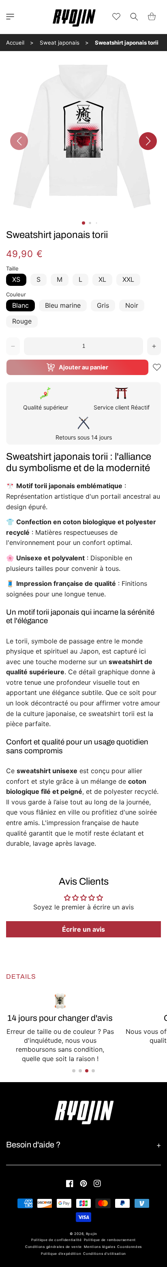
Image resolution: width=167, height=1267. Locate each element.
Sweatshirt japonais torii (126, 42)
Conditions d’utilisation (104, 1254)
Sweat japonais (59, 42)
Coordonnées (129, 1247)
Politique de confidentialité (56, 1240)
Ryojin (91, 1234)
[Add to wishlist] (157, 367)
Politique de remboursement (110, 1240)
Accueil (15, 42)
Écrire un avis (83, 929)
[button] (10, 17)
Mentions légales (99, 1247)
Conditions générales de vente (53, 1247)
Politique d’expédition (61, 1254)
